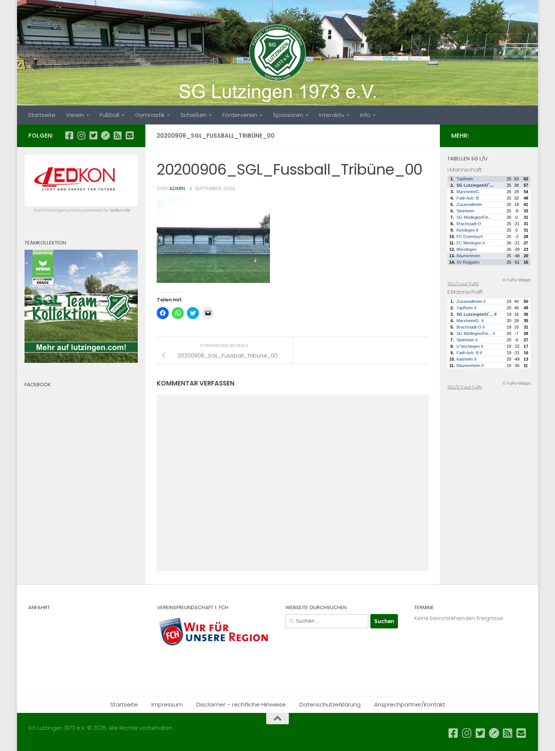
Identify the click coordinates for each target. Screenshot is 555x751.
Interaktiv (331, 115)
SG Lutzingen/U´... (474, 185)
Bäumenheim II (470, 365)
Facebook (38, 384)
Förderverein (239, 115)
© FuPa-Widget (516, 280)
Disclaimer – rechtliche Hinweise (241, 704)
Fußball (109, 115)
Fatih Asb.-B (467, 198)
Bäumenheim (468, 255)
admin (177, 188)
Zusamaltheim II (471, 301)
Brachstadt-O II (470, 327)
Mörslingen (466, 249)
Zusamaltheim (469, 204)
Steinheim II (467, 340)
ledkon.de (119, 210)
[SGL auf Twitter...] (93, 135)
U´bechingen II (469, 346)
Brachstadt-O (468, 223)
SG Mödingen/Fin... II (475, 333)
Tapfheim (464, 179)
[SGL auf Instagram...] (81, 135)
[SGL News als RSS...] (117, 135)
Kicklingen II (467, 230)
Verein (75, 115)
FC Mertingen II (470, 243)
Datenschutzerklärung (330, 704)
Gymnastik (150, 115)
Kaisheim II (466, 359)
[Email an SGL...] (129, 135)
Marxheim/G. (468, 191)
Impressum (167, 704)
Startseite (41, 115)
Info (365, 115)
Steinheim (465, 211)
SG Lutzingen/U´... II (476, 314)
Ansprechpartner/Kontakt (409, 704)
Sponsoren (288, 115)
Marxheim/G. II (470, 320)
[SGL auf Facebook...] (69, 135)
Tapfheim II (466, 308)
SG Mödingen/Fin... (474, 217)
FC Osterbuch (469, 236)
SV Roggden (467, 262)
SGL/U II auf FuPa (464, 387)
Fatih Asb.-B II (469, 352)
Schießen (193, 115)
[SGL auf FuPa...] (105, 135)
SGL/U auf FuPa (463, 284)
